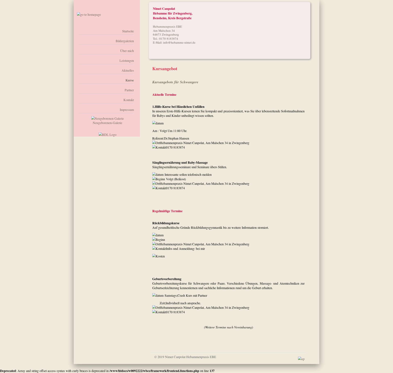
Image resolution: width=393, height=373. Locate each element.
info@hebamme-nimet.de (179, 42)
